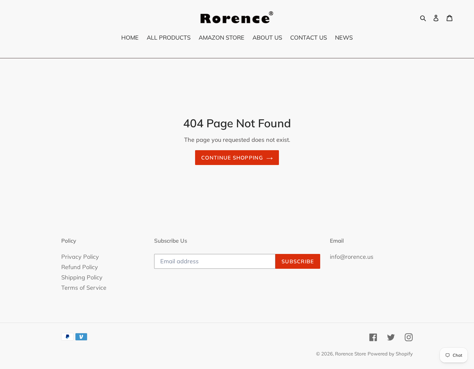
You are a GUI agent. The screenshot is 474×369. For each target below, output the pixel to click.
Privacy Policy (80, 256)
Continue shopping (232, 157)
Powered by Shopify (390, 354)
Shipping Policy (82, 277)
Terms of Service (83, 287)
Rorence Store (350, 354)
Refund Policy (79, 267)
